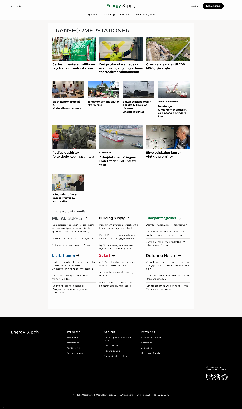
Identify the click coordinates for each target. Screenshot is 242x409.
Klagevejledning (112, 351)
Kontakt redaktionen (151, 337)
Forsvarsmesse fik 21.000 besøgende (73, 238)
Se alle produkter (75, 353)
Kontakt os (146, 342)
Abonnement (73, 337)
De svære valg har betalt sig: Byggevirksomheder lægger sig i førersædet (70, 289)
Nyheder (92, 14)
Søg (19, 6)
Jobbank (125, 14)
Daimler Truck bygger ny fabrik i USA (166, 225)
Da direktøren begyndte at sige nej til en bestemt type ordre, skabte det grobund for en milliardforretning (73, 228)
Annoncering (73, 348)
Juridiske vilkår (111, 345)
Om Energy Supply (150, 353)
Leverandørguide (145, 14)
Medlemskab (73, 342)
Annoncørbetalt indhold (115, 356)
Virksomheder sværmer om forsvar (71, 245)
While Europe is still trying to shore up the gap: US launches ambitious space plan (167, 265)
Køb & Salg (108, 14)
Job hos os (146, 348)
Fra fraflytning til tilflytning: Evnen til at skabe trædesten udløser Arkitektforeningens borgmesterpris (74, 265)
